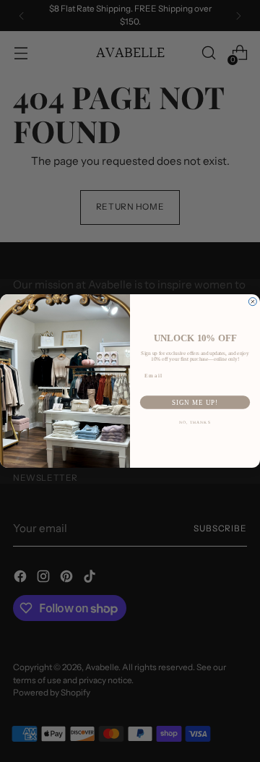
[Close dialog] (252, 302)
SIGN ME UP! (195, 402)
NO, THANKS (194, 422)
